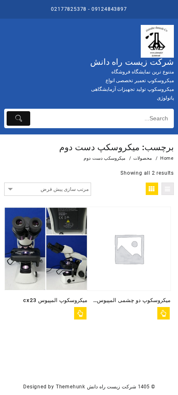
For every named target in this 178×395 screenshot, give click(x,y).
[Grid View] (152, 189)
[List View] (167, 189)
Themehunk (70, 387)
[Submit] (19, 118)
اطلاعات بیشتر (80, 313)
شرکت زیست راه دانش (132, 62)
